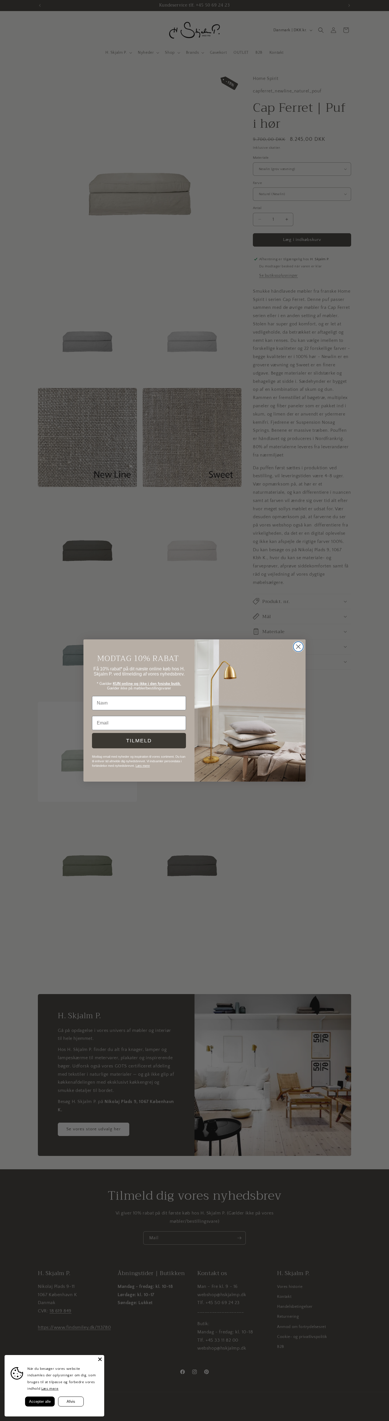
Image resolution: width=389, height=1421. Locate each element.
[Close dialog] (298, 647)
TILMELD (139, 740)
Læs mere (50, 1389)
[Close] (100, 1359)
